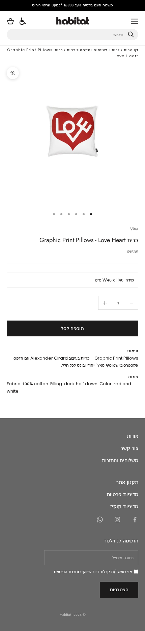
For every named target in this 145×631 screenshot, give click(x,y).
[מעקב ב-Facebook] (135, 519)
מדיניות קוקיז (124, 506)
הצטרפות (119, 589)
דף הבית (131, 50)
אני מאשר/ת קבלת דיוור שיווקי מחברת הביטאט (93, 571)
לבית (116, 50)
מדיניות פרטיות (122, 494)
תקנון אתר (127, 482)
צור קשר (129, 448)
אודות (132, 436)
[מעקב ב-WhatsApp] (99, 519)
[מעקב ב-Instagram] (117, 519)
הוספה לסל (72, 328)
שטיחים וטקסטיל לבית (87, 50)
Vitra (134, 229)
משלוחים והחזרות (120, 460)
